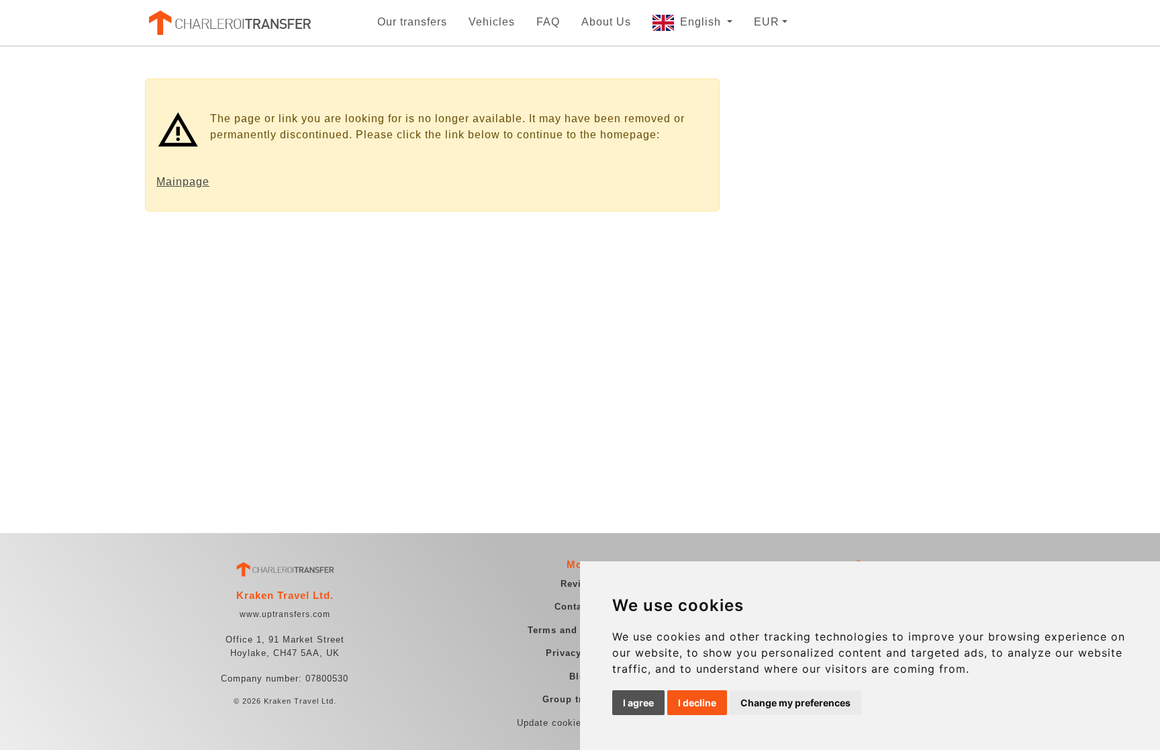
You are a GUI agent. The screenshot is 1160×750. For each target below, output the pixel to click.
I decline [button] (697, 702)
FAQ (548, 22)
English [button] (702, 22)
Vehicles (492, 22)
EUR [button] (766, 22)
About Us (606, 22)
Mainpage (182, 181)
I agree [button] (638, 702)
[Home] (229, 22)
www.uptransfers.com (285, 614)
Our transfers (412, 22)
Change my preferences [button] (795, 702)
